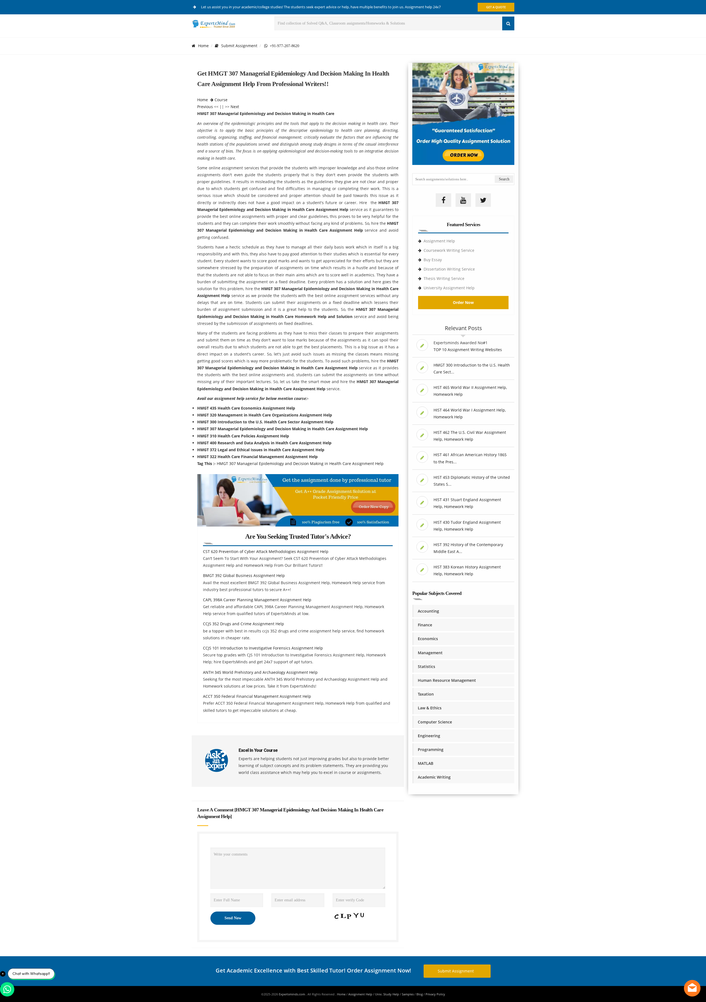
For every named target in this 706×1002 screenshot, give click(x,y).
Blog (419, 994)
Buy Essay (433, 259)
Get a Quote (496, 7)
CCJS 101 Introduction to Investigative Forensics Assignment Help (263, 648)
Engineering (429, 735)
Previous (205, 106)
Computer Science (435, 722)
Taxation (426, 694)
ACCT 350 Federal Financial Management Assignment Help (257, 696)
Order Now (463, 302)
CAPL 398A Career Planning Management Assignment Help (257, 599)
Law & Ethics (430, 707)
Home (203, 45)
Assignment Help (439, 241)
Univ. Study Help (387, 994)
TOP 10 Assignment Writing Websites (468, 349)
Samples (408, 994)
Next (235, 106)
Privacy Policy (435, 994)
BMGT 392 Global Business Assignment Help (244, 575)
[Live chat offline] (692, 988)
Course (221, 99)
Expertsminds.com (292, 994)
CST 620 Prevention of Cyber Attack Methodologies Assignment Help (265, 551)
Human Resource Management (447, 680)
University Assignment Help (449, 287)
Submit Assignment (239, 45)
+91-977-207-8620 (283, 46)
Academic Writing (434, 777)
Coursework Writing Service (449, 250)
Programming (430, 749)
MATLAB (425, 763)
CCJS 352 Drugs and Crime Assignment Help (243, 623)
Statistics (426, 666)
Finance (425, 624)
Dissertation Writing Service (449, 269)
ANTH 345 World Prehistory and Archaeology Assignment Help (260, 672)
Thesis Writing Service (444, 278)
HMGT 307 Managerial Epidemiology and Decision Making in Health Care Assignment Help (300, 463)
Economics (428, 638)
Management (430, 652)
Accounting (428, 611)
